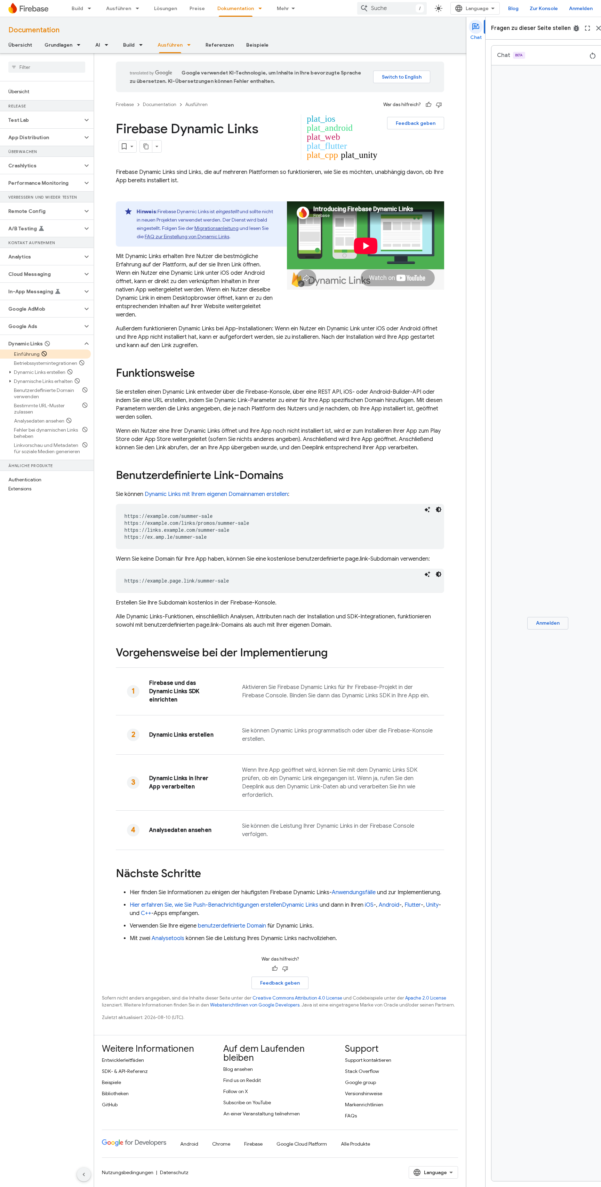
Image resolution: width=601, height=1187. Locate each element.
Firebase (125, 104)
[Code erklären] (427, 509)
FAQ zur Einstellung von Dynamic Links (187, 236)
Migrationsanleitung (216, 228)
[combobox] (392, 8)
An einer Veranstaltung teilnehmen (261, 1113)
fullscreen (587, 28)
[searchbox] (46, 67)
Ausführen (118, 8)
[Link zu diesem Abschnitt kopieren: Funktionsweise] (202, 374)
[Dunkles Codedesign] (438, 509)
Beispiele (257, 45)
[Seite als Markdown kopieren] (146, 146)
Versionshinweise (363, 1093)
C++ (146, 913)
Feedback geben (415, 123)
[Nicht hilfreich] (439, 104)
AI (97, 45)
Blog (513, 8)
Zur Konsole (544, 8)
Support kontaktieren (368, 1060)
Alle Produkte (355, 1144)
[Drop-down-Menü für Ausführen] (139, 8)
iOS (369, 904)
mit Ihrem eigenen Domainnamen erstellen (216, 494)
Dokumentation (235, 8)
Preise (197, 8)
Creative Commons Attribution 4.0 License (297, 998)
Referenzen (220, 45)
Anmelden (581, 8)
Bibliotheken (115, 1093)
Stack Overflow (362, 1071)
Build (77, 8)
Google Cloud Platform (302, 1144)
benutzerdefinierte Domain (232, 925)
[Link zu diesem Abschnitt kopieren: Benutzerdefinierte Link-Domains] (290, 476)
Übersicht (20, 45)
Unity (432, 904)
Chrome (221, 1144)
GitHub (110, 1104)
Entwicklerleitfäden (123, 1060)
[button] (41, 120)
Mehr (283, 8)
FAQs (351, 1116)
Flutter (412, 904)
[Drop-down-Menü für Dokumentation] (262, 8)
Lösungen (165, 8)
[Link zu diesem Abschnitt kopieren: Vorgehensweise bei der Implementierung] (335, 653)
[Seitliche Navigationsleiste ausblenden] (84, 1174)
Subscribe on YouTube (247, 1102)
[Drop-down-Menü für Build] (91, 8)
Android (389, 904)
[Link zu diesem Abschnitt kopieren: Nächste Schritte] (208, 874)
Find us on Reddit (242, 1080)
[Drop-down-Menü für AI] (108, 45)
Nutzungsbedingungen (127, 1172)
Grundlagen (58, 45)
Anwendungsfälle (354, 892)
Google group (360, 1082)
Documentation (33, 30)
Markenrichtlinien (364, 1104)
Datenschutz (174, 1172)
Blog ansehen (238, 1069)
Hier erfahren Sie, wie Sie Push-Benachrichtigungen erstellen (224, 904)
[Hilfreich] (428, 104)
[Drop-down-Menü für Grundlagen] (80, 45)
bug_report (576, 28)
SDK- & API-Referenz (125, 1071)
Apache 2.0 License (425, 998)
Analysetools (168, 938)
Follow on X (235, 1091)
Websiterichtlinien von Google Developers (254, 1005)
